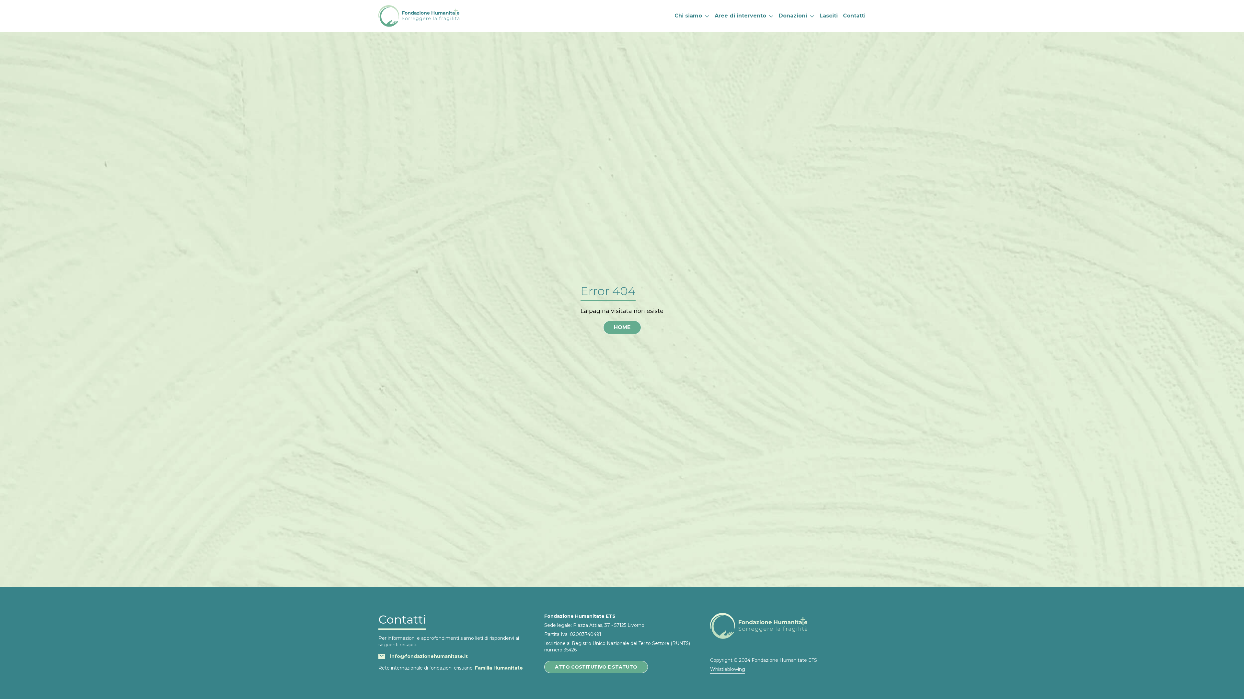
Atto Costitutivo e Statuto (596, 667)
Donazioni (793, 16)
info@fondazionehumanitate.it (429, 656)
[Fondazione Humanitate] (418, 16)
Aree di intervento (740, 16)
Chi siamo (688, 16)
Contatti (854, 16)
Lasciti (829, 16)
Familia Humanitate (499, 668)
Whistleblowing (727, 669)
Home (622, 327)
